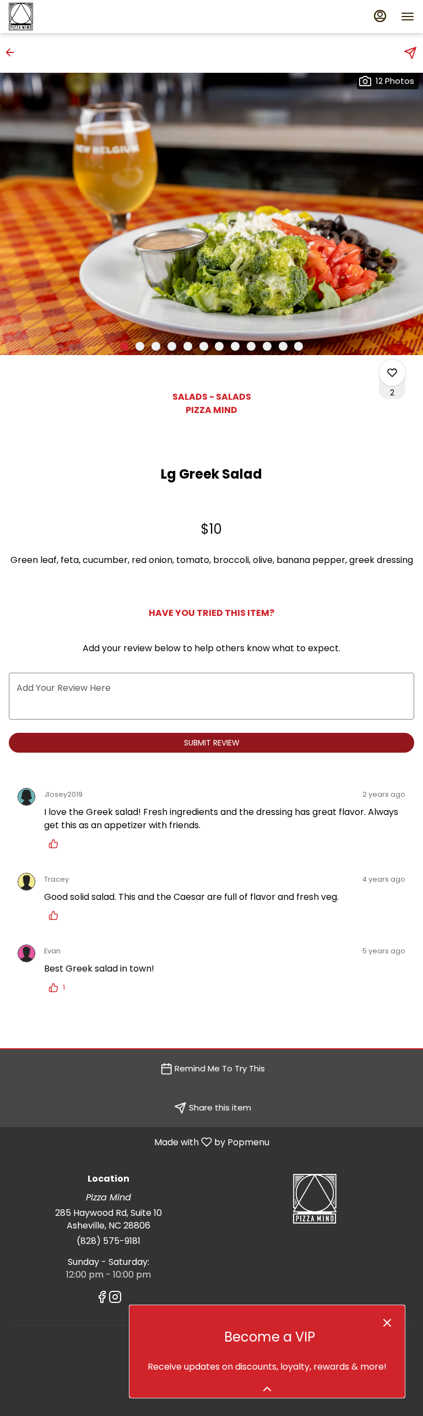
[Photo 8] (235, 346)
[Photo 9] (251, 346)
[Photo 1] (124, 346)
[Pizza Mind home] (58, 16)
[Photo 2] (139, 346)
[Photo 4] (171, 346)
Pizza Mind (314, 1199)
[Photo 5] (187, 346)
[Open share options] (410, 53)
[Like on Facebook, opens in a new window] (102, 1299)
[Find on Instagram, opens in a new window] (115, 1299)
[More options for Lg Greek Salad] (392, 373)
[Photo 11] (283, 346)
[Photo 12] (298, 346)
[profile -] (380, 16)
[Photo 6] (203, 346)
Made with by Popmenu (138, 1141)
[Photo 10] (267, 346)
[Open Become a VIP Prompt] (267, 1389)
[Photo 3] (155, 346)
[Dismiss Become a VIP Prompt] (387, 1323)
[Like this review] (56, 843)
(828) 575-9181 (108, 1241)
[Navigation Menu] (407, 16)
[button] (13, 52)
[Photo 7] (219, 346)
